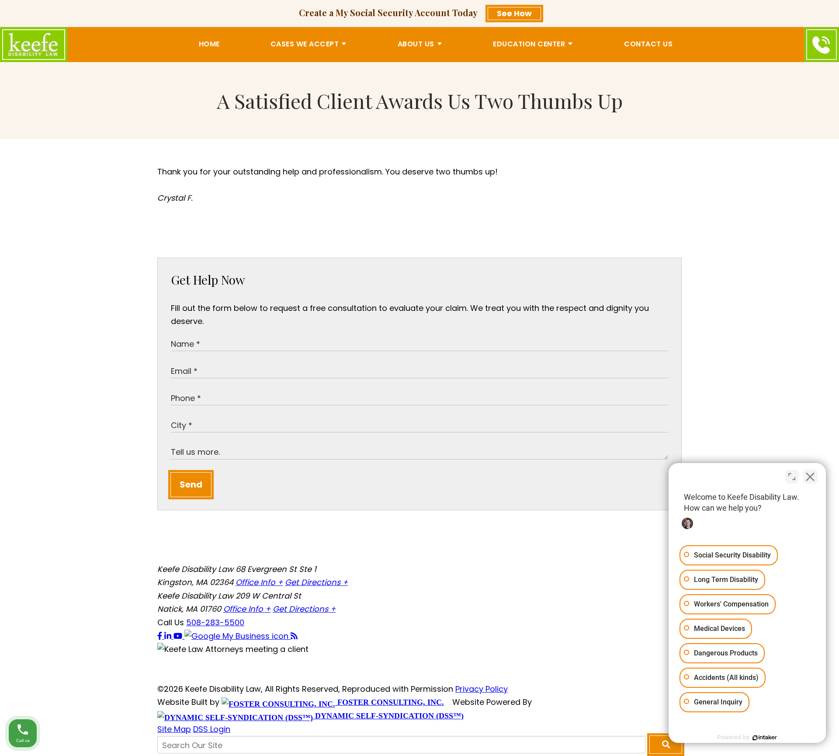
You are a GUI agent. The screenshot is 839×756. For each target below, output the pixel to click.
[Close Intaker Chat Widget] (810, 477)
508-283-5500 (215, 622)
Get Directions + (316, 582)
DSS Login (211, 729)
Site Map (174, 729)
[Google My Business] (237, 636)
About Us (416, 44)
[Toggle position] (792, 477)
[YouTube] (178, 636)
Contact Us (648, 44)
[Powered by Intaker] (765, 737)
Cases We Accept (304, 44)
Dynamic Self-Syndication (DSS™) (388, 715)
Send (191, 484)
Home (209, 44)
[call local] (821, 44)
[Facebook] (160, 636)
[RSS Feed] (294, 636)
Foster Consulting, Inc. (389, 702)
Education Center (529, 44)
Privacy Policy (481, 688)
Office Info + (259, 582)
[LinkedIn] (168, 636)
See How (514, 13)
